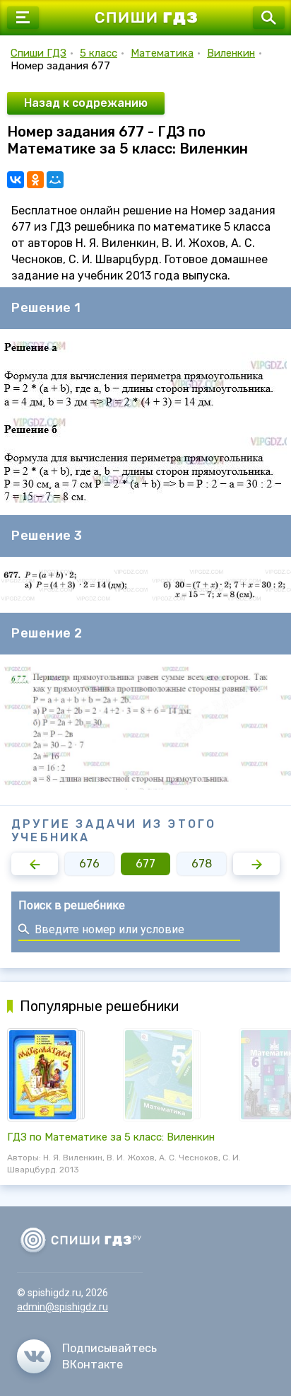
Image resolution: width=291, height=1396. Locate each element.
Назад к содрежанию (86, 103)
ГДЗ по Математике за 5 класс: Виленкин (111, 1137)
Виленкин (231, 53)
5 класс (98, 53)
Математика (162, 53)
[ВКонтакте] (15, 179)
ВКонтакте (92, 1364)
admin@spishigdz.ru (62, 1307)
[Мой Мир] (55, 179)
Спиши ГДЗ (38, 53)
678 (201, 863)
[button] (34, 864)
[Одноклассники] (35, 179)
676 (89, 863)
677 (145, 863)
